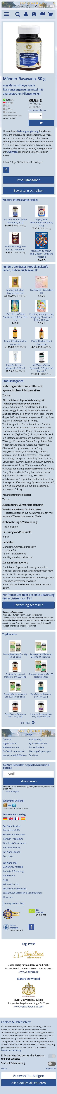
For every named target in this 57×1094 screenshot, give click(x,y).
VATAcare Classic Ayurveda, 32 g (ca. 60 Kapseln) (41, 368)
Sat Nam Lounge (11, 851)
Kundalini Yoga (36, 739)
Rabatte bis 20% (11, 830)
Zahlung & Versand (13, 866)
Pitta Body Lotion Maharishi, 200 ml (15, 367)
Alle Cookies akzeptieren (28, 1083)
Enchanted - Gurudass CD (41, 291)
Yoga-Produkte (9, 743)
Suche (18, 14)
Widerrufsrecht (11, 884)
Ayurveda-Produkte (38, 743)
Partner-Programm (13, 838)
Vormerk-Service (11, 847)
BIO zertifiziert (40, 911)
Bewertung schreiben (28, 190)
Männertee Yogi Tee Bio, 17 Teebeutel (15, 248)
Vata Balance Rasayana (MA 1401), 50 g (41, 695)
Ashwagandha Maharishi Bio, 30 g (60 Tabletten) (41, 655)
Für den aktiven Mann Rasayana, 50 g (15, 221)
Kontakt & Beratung (13, 871)
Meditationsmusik (11, 747)
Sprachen (42, 14)
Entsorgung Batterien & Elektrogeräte (22, 892)
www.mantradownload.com (28, 1006)
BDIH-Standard (16, 930)
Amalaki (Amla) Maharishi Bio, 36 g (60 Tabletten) (15, 695)
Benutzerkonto (26, 14)
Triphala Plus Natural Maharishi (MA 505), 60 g (15, 675)
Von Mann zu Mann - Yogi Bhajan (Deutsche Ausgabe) (41, 253)
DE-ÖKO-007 (41, 915)
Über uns (8, 897)
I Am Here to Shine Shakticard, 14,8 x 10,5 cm (15, 316)
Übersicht (7, 739)
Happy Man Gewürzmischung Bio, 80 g (41, 222)
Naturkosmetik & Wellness (15, 755)
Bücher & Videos (36, 747)
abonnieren (29, 781)
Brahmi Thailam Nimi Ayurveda (15, 343)
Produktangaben (28, 180)
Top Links (33, 755)
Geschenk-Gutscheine (14, 843)
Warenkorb (50, 14)
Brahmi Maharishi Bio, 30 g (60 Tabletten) (15, 655)
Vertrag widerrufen (13, 903)
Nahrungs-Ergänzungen (40, 751)
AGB (5, 879)
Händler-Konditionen (14, 834)
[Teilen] (6, 170)
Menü (8, 14)
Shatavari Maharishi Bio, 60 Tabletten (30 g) (41, 675)
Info (34, 14)
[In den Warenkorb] (41, 123)
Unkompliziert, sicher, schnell (15, 808)
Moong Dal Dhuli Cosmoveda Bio (15, 291)
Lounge (28, 734)
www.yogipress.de (28, 971)
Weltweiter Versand (13, 800)
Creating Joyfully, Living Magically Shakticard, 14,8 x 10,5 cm (41, 316)
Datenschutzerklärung (14, 888)
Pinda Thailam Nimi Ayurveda (41, 343)
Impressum (9, 875)
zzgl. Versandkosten (38, 110)
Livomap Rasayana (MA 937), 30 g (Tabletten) (41, 715)
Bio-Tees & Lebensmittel (13, 751)
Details (4, 1068)
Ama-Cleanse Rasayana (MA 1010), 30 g (15, 715)
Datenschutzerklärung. (11, 1050)
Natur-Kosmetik (14, 926)
